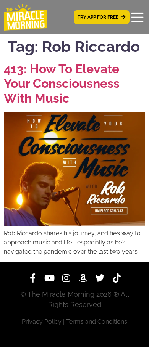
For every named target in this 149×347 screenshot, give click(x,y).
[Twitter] (99, 278)
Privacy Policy (42, 321)
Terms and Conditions (96, 321)
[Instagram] (66, 278)
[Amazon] (82, 278)
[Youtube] (49, 278)
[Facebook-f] (32, 278)
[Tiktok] (116, 278)
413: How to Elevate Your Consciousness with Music (62, 83)
